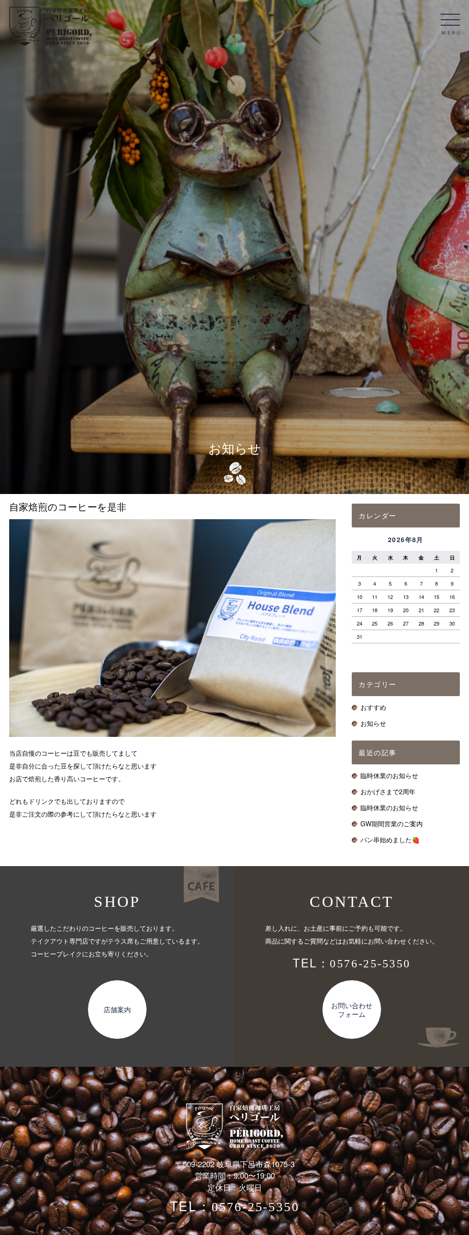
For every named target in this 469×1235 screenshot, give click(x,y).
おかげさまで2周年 (387, 791)
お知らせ (373, 723)
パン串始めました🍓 (390, 839)
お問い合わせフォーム (351, 1009)
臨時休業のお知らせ (389, 775)
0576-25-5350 (370, 963)
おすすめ (373, 707)
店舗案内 (117, 1009)
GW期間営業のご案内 (391, 823)
